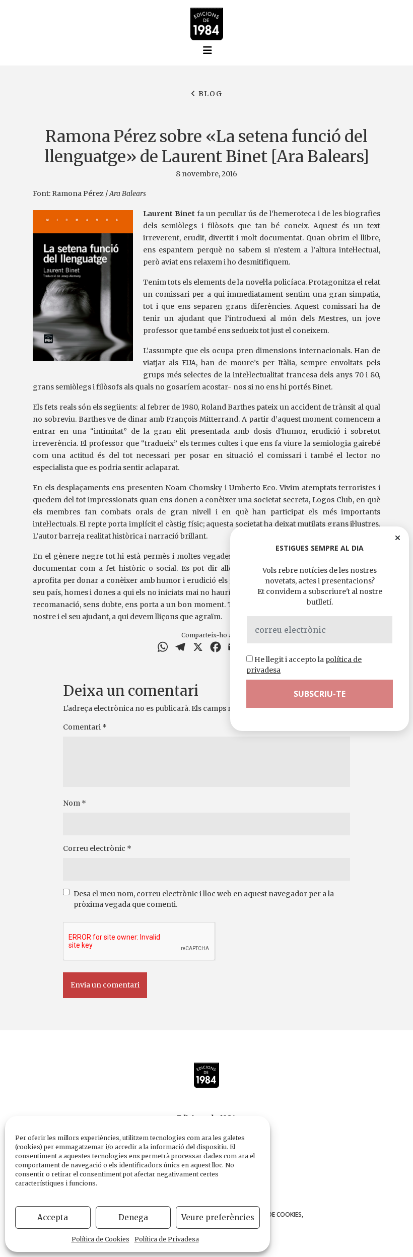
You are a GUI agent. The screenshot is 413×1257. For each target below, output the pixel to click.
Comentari (85, 727)
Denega (133, 1217)
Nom (74, 803)
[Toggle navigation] (207, 50)
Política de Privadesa (166, 1239)
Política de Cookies (100, 1239)
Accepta (52, 1217)
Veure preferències (217, 1217)
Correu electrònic (97, 848)
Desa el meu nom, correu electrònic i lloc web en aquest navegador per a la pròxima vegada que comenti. (204, 899)
